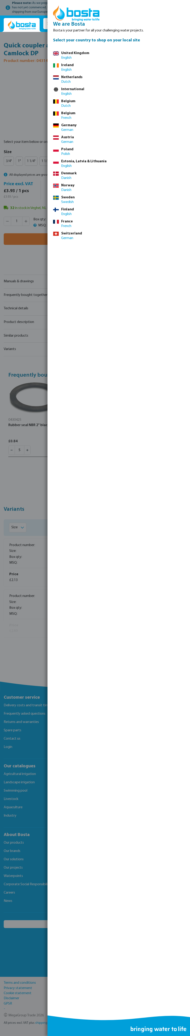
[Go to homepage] (22, 25)
